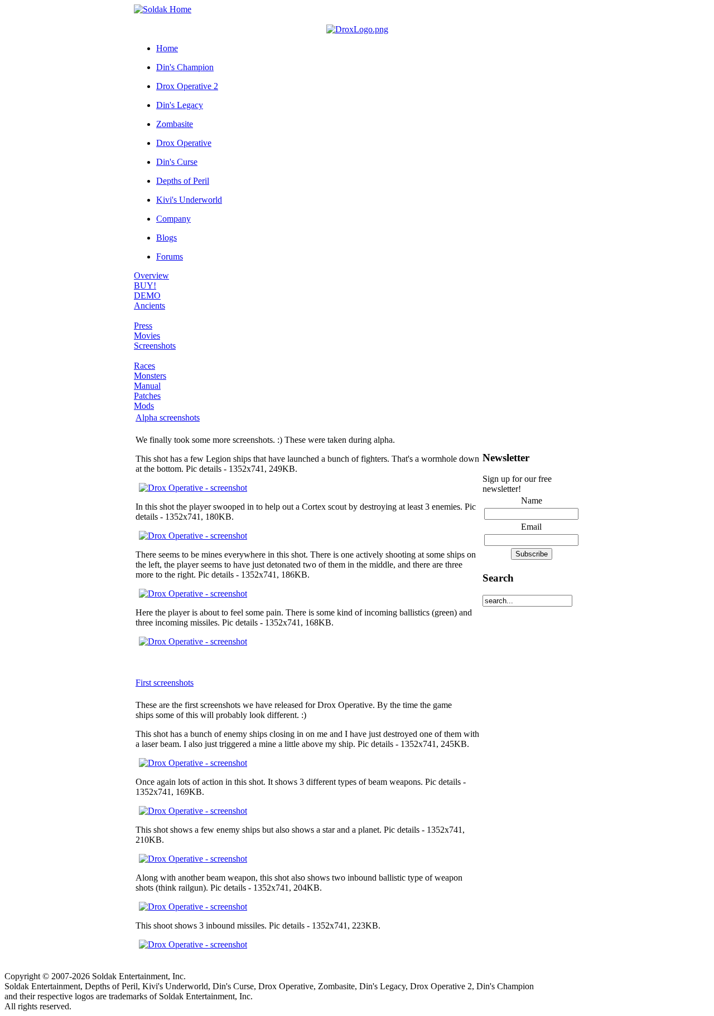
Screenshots (155, 345)
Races (144, 365)
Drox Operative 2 (187, 86)
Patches (147, 395)
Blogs (166, 237)
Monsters (150, 375)
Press (143, 325)
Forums (169, 256)
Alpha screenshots (168, 417)
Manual (147, 385)
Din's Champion (185, 67)
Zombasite (174, 124)
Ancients (149, 305)
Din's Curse (176, 162)
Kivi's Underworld (189, 199)
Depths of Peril (182, 180)
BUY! (145, 285)
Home (167, 48)
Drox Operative (183, 143)
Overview (151, 275)
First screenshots (165, 682)
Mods (144, 406)
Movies (147, 335)
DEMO (147, 295)
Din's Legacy (179, 105)
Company (173, 218)
